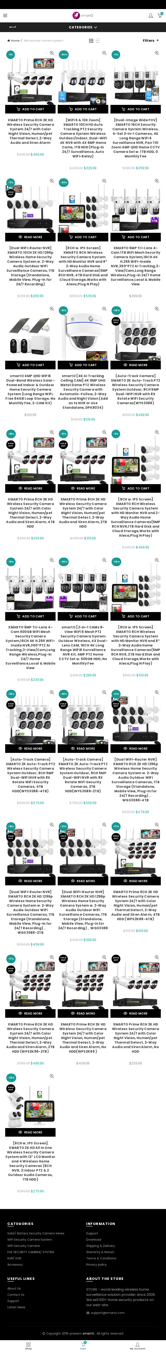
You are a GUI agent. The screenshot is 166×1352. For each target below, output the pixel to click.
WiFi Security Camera (23, 1246)
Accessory (15, 1264)
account (151, 15)
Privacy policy (96, 1264)
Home (15, 41)
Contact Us (15, 1295)
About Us (14, 1288)
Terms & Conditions (101, 1258)
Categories (81, 27)
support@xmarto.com (108, 1313)
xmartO (88, 1333)
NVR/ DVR (14, 1258)
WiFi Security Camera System (29, 1239)
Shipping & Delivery (100, 1246)
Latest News (16, 1307)
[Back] (12, 27)
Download (93, 1239)
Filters (148, 40)
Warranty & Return (100, 1252)
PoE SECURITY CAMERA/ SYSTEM (30, 1252)
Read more (33, 237)
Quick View (52, 53)
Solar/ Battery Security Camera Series (35, 1233)
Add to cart (33, 109)
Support (92, 1233)
